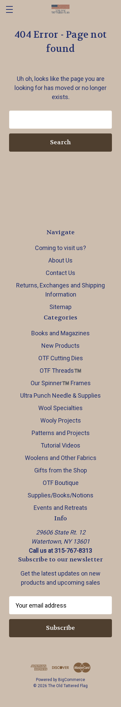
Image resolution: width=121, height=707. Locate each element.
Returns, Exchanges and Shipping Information (60, 290)
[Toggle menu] (9, 9)
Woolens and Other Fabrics (60, 457)
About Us (60, 260)
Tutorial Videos (60, 445)
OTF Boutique (61, 482)
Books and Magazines (60, 333)
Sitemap (60, 306)
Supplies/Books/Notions (60, 495)
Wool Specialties (60, 407)
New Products (60, 345)
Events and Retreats (60, 507)
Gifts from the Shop (60, 470)
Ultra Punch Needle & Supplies (60, 395)
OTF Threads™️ (60, 370)
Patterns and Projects (61, 432)
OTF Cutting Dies (60, 358)
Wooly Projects (60, 420)
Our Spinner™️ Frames (61, 383)
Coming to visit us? (60, 247)
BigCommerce (71, 679)
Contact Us (60, 272)
